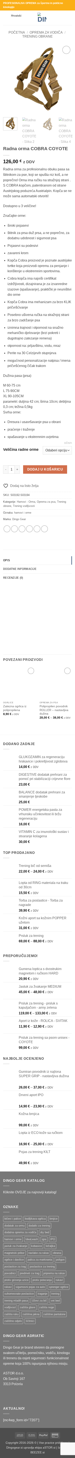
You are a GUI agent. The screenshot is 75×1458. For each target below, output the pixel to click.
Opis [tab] (6, 560)
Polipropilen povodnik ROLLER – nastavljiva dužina (54, 710)
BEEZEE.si (37, 1452)
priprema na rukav (54, 1273)
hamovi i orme (22, 512)
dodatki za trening (39, 1225)
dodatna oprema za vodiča (20, 1232)
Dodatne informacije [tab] (19, 569)
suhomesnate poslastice (19, 1293)
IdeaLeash (31, 1239)
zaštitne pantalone (54, 1314)
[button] (5, 18)
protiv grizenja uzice (16, 1280)
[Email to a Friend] (29, 528)
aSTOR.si (49, 1447)
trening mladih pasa (16, 1300)
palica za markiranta (40, 1259)
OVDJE (20, 1192)
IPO (52, 1239)
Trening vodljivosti (24, 505)
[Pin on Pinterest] (37, 528)
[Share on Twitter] (22, 528)
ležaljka (50, 1246)
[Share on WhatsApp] (7, 528)
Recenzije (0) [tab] (13, 577)
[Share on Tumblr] (44, 528)
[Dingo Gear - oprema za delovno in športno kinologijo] (42, 18)
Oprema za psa (46, 501)
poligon (60, 1259)
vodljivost (10, 1307)
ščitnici (30, 1321)
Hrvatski (16, 15)
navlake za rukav (38, 1252)
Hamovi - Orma (26, 501)
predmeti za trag (29, 1273)
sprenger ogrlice (58, 1286)
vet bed (55, 1300)
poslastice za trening (42, 1266)
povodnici (10, 1273)
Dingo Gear (19, 519)
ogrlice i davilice (14, 1259)
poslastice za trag (15, 1266)
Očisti (68, 443)
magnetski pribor (14, 1252)
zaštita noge (46, 1307)
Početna (17, 32)
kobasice (36, 1246)
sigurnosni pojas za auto (30, 1286)
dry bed (44, 1232)
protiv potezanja (42, 1280)
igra (44, 1239)
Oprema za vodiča (46, 32)
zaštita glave (27, 1307)
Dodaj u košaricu (45, 469)
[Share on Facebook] (14, 528)
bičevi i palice (12, 1218)
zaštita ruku (11, 1314)
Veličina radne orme (21, 450)
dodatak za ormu (14, 1225)
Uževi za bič (39, 1300)
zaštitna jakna (30, 1314)
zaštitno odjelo (13, 1321)
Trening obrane (37, 36)
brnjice (54, 1218)
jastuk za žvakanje (15, 1246)
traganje (42, 1293)
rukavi (59, 1280)
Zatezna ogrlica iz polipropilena (14, 708)
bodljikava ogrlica (35, 1218)
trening (55, 1293)
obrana (57, 1252)
